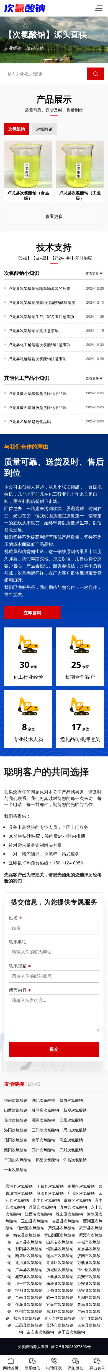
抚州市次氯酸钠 (28, 1311)
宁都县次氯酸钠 (28, 1290)
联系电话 (18, 942)
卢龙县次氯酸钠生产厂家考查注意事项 (41, 316)
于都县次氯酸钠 (50, 1186)
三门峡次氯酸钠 (45, 1130)
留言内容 (18, 990)
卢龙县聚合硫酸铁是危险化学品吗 (37, 393)
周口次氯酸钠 (75, 1130)
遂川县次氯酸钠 (28, 1262)
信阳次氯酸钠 (15, 1139)
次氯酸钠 (16, 129)
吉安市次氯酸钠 (40, 1332)
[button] (47, 59)
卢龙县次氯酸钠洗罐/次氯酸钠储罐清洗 (41, 302)
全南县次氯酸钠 (28, 1297)
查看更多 (54, 216)
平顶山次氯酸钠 (17, 1159)
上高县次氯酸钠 (28, 1325)
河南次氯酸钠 (15, 1100)
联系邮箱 (18, 966)
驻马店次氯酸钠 (45, 1110)
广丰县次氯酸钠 (28, 1269)
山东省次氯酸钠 (59, 1241)
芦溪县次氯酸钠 (61, 1227)
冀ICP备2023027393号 (71, 1346)
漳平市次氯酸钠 (28, 1283)
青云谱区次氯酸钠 (59, 1318)
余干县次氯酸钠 (71, 1332)
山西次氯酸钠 (15, 1110)
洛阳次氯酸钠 (15, 1130)
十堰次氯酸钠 (15, 1169)
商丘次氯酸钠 (71, 1139)
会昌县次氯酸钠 (65, 1220)
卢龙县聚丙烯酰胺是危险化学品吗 (37, 407)
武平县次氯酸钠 (59, 1297)
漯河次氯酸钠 (43, 1120)
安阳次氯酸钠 (71, 1120)
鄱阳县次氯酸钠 (28, 1248)
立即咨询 (32, 612)
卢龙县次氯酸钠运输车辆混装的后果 (39, 288)
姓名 (13, 918)
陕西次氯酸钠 (71, 1100)
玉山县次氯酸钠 (34, 1220)
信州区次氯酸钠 (30, 1227)
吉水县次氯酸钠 (28, 1241)
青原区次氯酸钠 (59, 1262)
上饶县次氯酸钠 (59, 1290)
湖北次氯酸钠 (43, 1100)
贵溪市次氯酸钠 (59, 1325)
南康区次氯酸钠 (28, 1255)
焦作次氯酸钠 (15, 1120)
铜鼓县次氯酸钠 (59, 1248)
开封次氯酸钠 (71, 1149)
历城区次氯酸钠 (59, 1269)
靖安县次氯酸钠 (26, 1235)
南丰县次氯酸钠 (46, 1200)
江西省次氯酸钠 (38, 1214)
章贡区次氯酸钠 (77, 1200)
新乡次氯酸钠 (75, 1110)
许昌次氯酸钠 (75, 1159)
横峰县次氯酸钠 (59, 1283)
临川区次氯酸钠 (81, 1186)
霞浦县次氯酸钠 (19, 1186)
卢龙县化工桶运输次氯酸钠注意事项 (39, 344)
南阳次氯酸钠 (43, 1139)
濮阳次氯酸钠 (15, 1149)
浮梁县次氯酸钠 (42, 1207)
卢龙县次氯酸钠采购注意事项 (33, 330)
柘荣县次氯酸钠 (28, 1276)
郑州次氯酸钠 (43, 1149)
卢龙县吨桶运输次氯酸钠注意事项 (37, 358)
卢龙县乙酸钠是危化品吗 (29, 421)
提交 (54, 1049)
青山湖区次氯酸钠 (59, 1235)
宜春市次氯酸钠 (59, 1304)
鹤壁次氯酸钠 (47, 1159)
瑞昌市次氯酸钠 (59, 1255)
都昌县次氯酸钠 (26, 1318)
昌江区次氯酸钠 (59, 1311)
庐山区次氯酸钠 (81, 1193)
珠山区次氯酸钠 (69, 1214)
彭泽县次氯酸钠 (50, 1193)
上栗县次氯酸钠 (59, 1276)
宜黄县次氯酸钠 (73, 1207)
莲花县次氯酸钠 (28, 1304)
